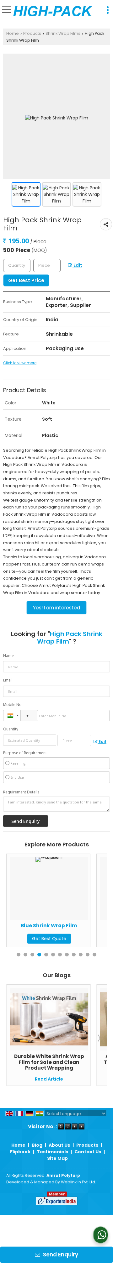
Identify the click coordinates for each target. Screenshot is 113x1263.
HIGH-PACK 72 (90, 925)
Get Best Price (26, 280)
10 (81, 954)
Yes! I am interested (56, 607)
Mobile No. (13, 704)
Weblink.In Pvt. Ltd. (78, 1182)
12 (94, 954)
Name (8, 655)
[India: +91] (12, 715)
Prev (14, 1038)
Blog (37, 1145)
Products (32, 33)
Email (8, 680)
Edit (77, 265)
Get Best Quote (90, 938)
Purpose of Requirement (25, 753)
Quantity (10, 729)
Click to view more (19, 363)
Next (99, 1038)
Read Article (90, 1079)
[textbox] (47, 265)
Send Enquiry (60, 1254)
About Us (59, 1145)
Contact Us (87, 1152)
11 (87, 954)
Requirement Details (21, 792)
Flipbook (20, 1152)
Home (12, 33)
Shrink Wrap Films (63, 33)
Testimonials (52, 1152)
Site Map (57, 1158)
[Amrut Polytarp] (52, 11)
